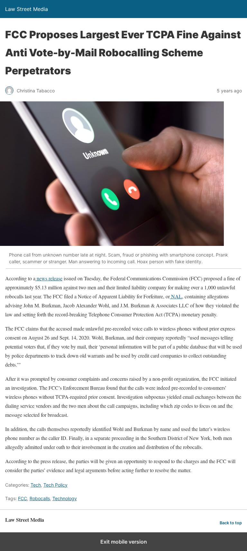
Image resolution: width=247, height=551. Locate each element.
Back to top (231, 522)
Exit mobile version (123, 541)
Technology (64, 498)
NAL (176, 296)
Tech (36, 485)
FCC (22, 498)
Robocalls (40, 498)
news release (48, 278)
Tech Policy (55, 485)
